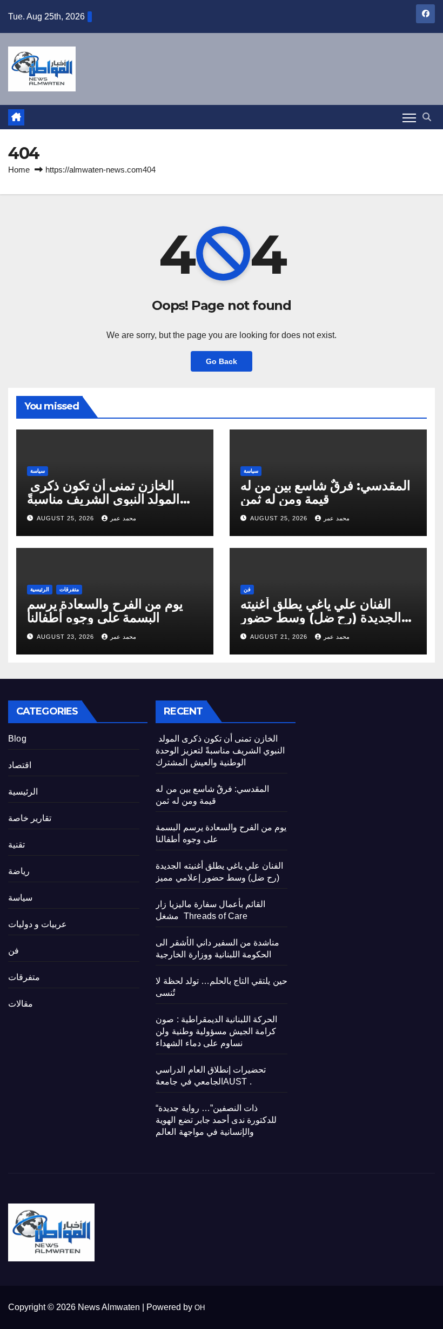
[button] (426, 117)
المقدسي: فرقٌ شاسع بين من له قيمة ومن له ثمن (325, 492)
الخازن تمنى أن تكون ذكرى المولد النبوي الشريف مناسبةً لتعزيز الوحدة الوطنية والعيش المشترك (220, 750)
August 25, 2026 (66, 518)
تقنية (16, 844)
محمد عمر (123, 518)
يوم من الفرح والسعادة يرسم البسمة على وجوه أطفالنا (105, 610)
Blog (17, 738)
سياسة (37, 471)
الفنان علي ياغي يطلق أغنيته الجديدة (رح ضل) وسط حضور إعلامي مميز (320, 617)
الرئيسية (39, 589)
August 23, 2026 (66, 636)
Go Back (221, 361)
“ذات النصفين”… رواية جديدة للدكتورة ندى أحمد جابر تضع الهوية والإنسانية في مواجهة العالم (216, 1119)
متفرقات (69, 589)
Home (19, 169)
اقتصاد (19, 765)
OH (199, 1308)
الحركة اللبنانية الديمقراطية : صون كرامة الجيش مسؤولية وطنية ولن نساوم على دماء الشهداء (216, 1031)
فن (247, 589)
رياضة (19, 871)
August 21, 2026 (280, 636)
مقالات (20, 1003)
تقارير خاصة (29, 818)
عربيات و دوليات (37, 924)
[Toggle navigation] (409, 117)
